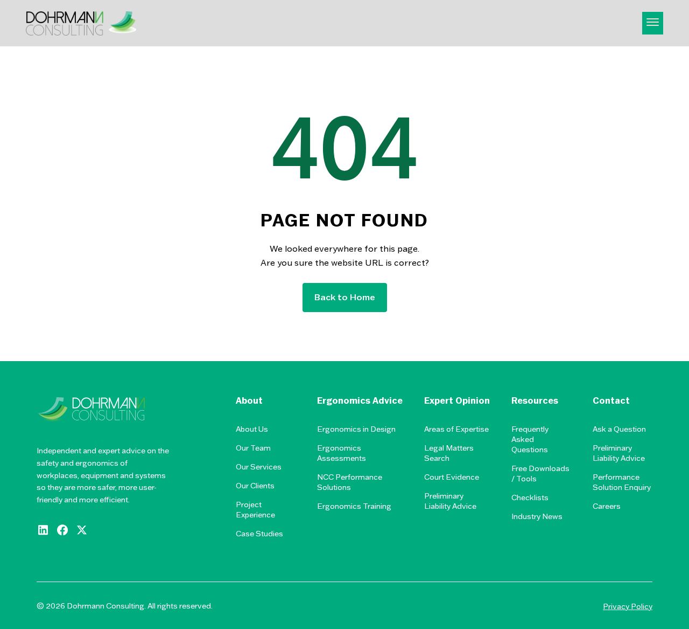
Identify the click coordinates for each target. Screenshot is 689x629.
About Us (252, 429)
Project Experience (255, 510)
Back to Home (344, 297)
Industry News (537, 516)
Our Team (253, 448)
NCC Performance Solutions (349, 482)
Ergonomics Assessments (341, 453)
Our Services (259, 467)
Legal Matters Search (449, 453)
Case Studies (259, 533)
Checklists (530, 497)
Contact (611, 400)
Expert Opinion (457, 400)
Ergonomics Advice (360, 400)
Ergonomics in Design (356, 429)
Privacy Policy (627, 606)
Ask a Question (619, 429)
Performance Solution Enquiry (622, 482)
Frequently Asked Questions (530, 439)
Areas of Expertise (456, 429)
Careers (607, 506)
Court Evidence (451, 477)
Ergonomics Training (354, 506)
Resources (534, 400)
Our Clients (255, 485)
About (249, 400)
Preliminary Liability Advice (450, 501)
